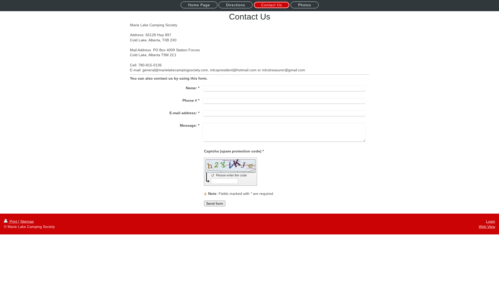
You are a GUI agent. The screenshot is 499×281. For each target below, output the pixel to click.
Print (13, 221)
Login (490, 221)
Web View (487, 227)
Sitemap (27, 221)
